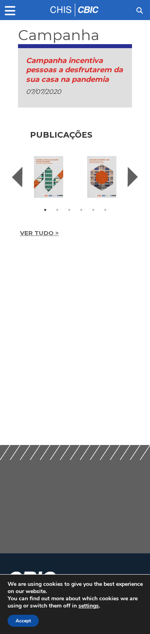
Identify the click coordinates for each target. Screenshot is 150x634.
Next (133, 177)
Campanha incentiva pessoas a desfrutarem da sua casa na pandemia (74, 70)
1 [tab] (45, 210)
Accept (23, 621)
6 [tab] (105, 210)
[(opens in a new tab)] (48, 177)
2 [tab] (57, 210)
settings (88, 606)
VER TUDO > (39, 233)
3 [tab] (69, 210)
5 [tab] (93, 210)
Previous (17, 177)
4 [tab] (81, 210)
